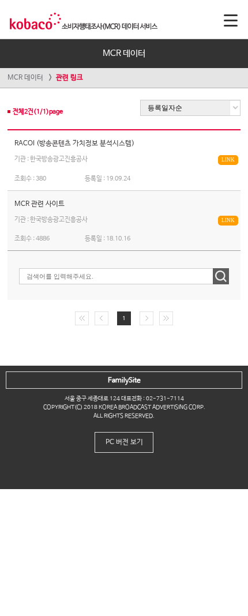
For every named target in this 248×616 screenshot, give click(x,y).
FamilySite (124, 381)
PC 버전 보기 (124, 442)
